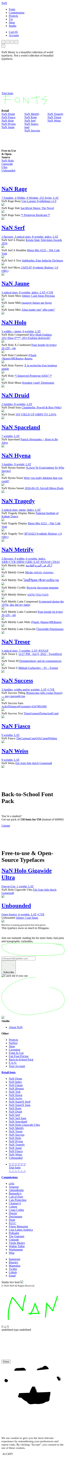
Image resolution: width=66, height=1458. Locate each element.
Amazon (14, 1186)
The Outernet (16, 1236)
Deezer (13, 1213)
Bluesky (13, 1262)
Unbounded (8, 170)
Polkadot (14, 1233)
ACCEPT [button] (7, 1453)
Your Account (17, 1066)
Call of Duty (16, 1196)
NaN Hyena (8, 123)
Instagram (14, 1259)
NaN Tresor (54, 117)
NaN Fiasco (8, 117)
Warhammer (16, 1249)
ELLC (12, 1223)
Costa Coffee (16, 1209)
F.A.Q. (13, 1062)
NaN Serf (30, 120)
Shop (12, 1046)
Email (12, 1275)
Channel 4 (15, 1203)
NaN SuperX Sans (19, 1105)
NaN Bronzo (16, 1088)
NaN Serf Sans (17, 1118)
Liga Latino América (21, 1229)
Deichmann (15, 1216)
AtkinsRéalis (16, 1190)
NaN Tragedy (55, 114)
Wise (11, 1252)
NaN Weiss (54, 120)
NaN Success (32, 130)
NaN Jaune (7, 127)
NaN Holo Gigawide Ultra (24, 1124)
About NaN (16, 1027)
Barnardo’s (15, 1193)
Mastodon (14, 1265)
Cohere (13, 1206)
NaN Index (15, 1081)
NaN (4, 3)
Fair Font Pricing (18, 1056)
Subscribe (8, 972)
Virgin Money (17, 1242)
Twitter (13, 1269)
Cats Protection (17, 1200)
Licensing (14, 1049)
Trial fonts (7, 93)
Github (13, 1272)
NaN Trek (15, 1091)
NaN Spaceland (18, 1121)
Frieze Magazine (18, 1226)
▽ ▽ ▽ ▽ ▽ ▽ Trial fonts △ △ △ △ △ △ (17, 1168)
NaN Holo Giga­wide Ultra (7, 164)
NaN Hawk (15, 1095)
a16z (11, 1183)
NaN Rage (30, 117)
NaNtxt (13, 1043)
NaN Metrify (31, 114)
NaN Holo (7, 120)
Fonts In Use (16, 1052)
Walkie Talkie (17, 1246)
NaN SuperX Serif (19, 1101)
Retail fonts (8, 1072)
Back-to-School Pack (21, 1059)
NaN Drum (15, 1078)
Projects (13, 1039)
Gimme (5, 825)
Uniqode (14, 1239)
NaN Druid (8, 114)
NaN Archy (15, 1098)
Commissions (9, 1177)
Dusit (12, 1219)
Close (6, 1361)
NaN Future (16, 1085)
